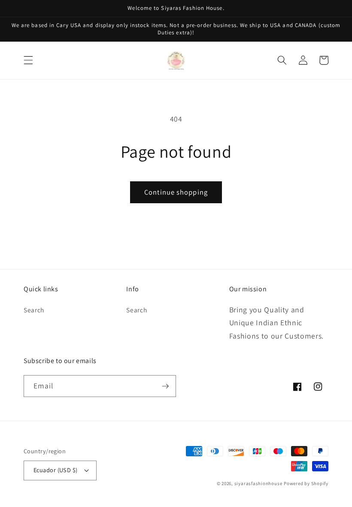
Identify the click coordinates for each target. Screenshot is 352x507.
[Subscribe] (165, 386)
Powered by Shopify (306, 483)
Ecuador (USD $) (55, 470)
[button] (28, 60)
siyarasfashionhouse (258, 483)
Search (34, 309)
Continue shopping (176, 192)
